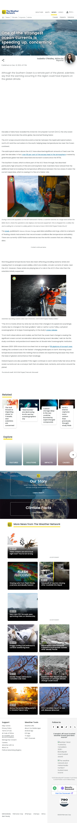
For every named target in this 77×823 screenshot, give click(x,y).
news (8, 17)
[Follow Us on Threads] (70, 727)
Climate (14, 17)
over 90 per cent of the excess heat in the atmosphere (44, 154)
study (7, 231)
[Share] (3, 60)
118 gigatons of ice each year (61, 346)
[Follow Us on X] (75, 727)
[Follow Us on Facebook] (53, 727)
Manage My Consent (9, 740)
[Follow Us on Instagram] (58, 727)
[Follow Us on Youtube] (62, 727)
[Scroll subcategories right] (72, 454)
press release (51, 330)
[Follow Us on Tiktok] (66, 727)
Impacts (22, 17)
